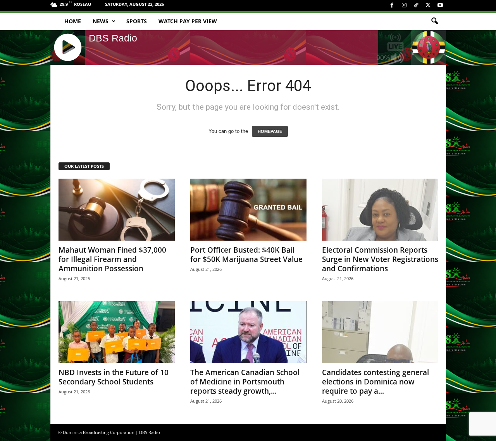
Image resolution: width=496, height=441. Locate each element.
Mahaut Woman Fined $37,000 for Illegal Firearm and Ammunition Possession (112, 259)
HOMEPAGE (270, 131)
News (100, 21)
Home (72, 21)
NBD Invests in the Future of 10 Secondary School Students (114, 377)
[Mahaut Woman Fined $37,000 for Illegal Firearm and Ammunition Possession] (117, 210)
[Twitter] (428, 5)
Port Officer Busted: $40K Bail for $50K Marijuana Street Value (246, 254)
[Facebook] (392, 5)
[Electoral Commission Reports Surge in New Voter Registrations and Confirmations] (380, 210)
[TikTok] (416, 5)
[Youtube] (440, 5)
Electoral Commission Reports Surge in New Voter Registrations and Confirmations (380, 259)
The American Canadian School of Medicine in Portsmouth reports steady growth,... (245, 381)
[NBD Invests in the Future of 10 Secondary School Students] (117, 332)
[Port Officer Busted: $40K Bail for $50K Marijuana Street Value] (248, 210)
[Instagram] (404, 5)
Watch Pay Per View (187, 21)
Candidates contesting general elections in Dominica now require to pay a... (375, 381)
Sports (136, 21)
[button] (434, 21)
